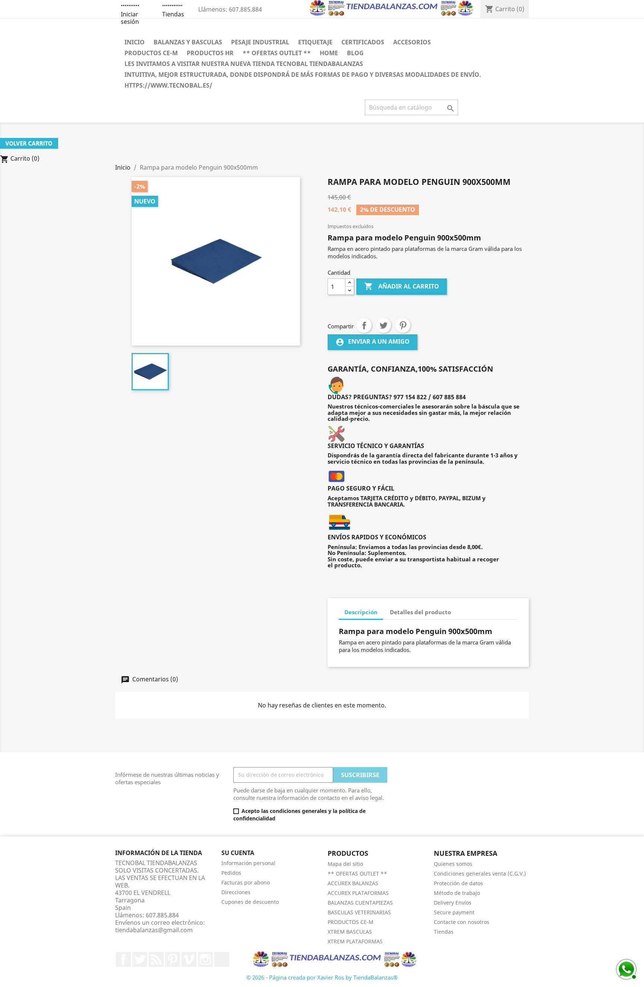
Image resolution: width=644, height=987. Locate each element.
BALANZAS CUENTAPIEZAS (360, 902)
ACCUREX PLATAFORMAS (358, 892)
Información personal (248, 863)
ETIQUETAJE (315, 42)
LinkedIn (221, 959)
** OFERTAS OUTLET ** (277, 53)
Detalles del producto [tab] (420, 612)
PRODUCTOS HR (210, 53)
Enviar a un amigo (372, 342)
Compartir (364, 325)
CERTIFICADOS (362, 42)
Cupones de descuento (250, 901)
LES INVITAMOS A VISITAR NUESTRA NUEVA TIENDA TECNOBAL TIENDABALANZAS (243, 64)
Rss (156, 959)
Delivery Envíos (452, 902)
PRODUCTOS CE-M (151, 53)
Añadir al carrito (401, 286)
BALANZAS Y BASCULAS (188, 42)
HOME (329, 53)
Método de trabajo (457, 892)
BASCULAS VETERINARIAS (359, 912)
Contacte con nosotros (461, 921)
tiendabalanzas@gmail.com (154, 930)
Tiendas (173, 14)
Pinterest (402, 325)
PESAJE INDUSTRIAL (260, 42)
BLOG (355, 53)
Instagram (205, 959)
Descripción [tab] (361, 612)
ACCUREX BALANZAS (353, 883)
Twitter (139, 959)
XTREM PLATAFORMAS (355, 941)
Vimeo (188, 959)
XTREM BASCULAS (350, 931)
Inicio (134, 42)
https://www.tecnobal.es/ (168, 85)
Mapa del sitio (345, 863)
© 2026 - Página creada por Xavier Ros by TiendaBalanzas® (322, 977)
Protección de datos (458, 883)
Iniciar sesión (130, 18)
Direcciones (235, 892)
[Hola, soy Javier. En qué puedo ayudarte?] (625, 968)
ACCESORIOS (412, 42)
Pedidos (231, 872)
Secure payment (454, 912)
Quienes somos (453, 863)
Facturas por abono (245, 882)
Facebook (123, 959)
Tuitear (383, 325)
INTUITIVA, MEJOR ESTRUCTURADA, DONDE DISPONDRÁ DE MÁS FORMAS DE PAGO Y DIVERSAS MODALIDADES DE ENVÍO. (302, 74)
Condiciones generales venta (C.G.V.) (480, 873)
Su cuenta (237, 853)
